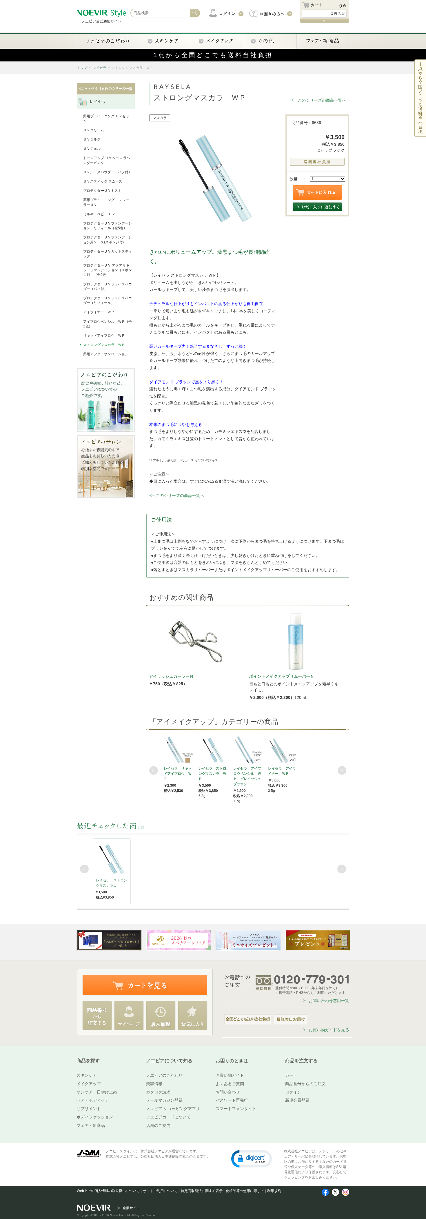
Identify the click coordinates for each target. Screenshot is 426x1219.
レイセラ (99, 68)
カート (291, 1075)
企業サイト (131, 1208)
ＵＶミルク (92, 139)
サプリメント (89, 1108)
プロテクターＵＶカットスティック (107, 253)
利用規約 (274, 1191)
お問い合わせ (228, 1092)
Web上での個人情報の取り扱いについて (108, 1191)
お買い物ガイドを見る (329, 1029)
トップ (82, 68)
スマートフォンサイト (236, 1108)
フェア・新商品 (91, 1125)
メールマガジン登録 (164, 1100)
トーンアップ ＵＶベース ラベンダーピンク (106, 160)
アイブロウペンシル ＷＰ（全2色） (107, 324)
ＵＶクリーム (93, 130)
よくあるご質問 (230, 1083)
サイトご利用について (160, 1191)
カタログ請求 (158, 1092)
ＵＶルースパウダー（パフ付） (107, 172)
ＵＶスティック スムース (102, 181)
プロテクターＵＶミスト (102, 191)
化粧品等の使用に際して (245, 1191)
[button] (251, 1158)
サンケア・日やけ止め (97, 1092)
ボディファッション (95, 1117)
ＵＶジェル (92, 149)
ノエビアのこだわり (164, 1075)
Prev (153, 770)
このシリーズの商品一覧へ (322, 100)
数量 (294, 178)
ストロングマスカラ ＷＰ (104, 345)
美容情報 (154, 1083)
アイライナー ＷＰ (98, 312)
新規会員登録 (297, 1100)
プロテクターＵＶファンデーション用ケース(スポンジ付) (107, 239)
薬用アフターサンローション (105, 354)
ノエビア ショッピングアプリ (173, 1108)
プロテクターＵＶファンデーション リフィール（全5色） (107, 225)
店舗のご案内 (158, 1125)
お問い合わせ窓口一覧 (329, 1000)
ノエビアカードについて (168, 1117)
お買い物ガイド (230, 1075)
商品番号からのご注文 (305, 1083)
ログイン (293, 1092)
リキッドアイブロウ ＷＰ (104, 336)
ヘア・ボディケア (93, 1100)
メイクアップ (89, 1083)
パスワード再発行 (232, 1100)
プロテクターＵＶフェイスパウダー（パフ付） (107, 286)
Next (342, 770)
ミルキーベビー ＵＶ (99, 214)
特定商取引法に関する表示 (202, 1191)
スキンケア (87, 1075)
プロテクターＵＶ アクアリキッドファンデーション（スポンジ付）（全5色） (107, 270)
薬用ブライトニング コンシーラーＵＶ (106, 202)
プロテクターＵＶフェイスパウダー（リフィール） (107, 300)
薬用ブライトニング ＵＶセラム (106, 118)
